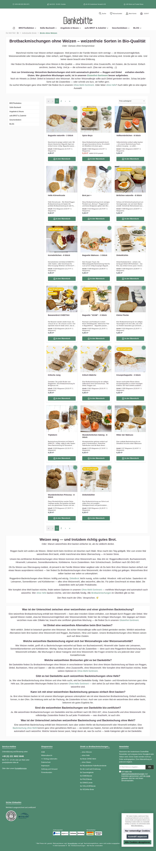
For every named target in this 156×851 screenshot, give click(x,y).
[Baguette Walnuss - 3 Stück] (96, 239)
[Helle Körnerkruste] (61, 179)
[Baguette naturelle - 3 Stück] (61, 119)
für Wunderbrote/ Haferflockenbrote (93, 766)
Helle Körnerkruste (56, 195)
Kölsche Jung (54, 375)
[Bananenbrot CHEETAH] (61, 299)
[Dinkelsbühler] (96, 478)
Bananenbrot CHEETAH (58, 315)
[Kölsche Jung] (61, 359)
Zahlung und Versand (49, 769)
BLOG (11, 124)
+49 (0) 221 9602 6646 (13, 756)
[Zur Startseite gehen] (78, 20)
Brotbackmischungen (101, 593)
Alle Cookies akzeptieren (137, 842)
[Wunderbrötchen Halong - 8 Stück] (96, 418)
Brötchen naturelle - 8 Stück (129, 195)
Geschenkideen (15, 120)
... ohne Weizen (86, 752)
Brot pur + (86, 195)
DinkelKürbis (122, 255)
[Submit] (149, 767)
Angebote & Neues (16, 111)
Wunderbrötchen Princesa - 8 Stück (61, 496)
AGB (43, 752)
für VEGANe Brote (87, 789)
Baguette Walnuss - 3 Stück (94, 255)
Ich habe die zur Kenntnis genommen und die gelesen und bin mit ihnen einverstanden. (135, 776)
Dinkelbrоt (74, 578)
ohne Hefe (111, 85)
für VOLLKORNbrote (88, 786)
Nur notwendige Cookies (137, 831)
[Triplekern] (61, 418)
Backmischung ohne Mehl (25, 728)
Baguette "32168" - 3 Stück (94, 315)
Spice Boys (87, 135)
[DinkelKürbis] (130, 239)
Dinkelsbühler (88, 495)
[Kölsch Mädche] (96, 359)
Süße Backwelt (15, 107)
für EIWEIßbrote (86, 776)
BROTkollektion (15, 103)
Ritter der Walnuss (124, 435)
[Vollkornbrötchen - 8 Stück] (130, 119)
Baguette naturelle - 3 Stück (60, 135)
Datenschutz (46, 762)
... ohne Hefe (85, 755)
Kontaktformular (21, 768)
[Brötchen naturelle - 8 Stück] (130, 179)
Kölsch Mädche (89, 375)
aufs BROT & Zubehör (17, 116)
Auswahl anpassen (137, 836)
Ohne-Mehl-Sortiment (84, 85)
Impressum (45, 766)
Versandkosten (72, 843)
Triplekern (52, 435)
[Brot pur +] (96, 179)
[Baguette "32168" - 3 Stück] (96, 299)
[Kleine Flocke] (130, 299)
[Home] (15, 28)
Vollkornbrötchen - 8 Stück (128, 135)
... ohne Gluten (85, 762)
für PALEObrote (86, 779)
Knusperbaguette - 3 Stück (128, 375)
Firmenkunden (46, 772)
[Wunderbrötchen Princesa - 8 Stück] (61, 478)
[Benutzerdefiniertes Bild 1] (24, 816)
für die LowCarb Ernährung (90, 769)
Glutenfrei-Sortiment (97, 75)
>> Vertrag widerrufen (49, 759)
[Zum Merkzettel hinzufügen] (75, 108)
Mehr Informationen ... (137, 825)
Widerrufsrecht (46, 755)
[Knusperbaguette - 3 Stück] (130, 359)
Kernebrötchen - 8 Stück (59, 255)
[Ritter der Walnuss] (130, 418)
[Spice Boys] (96, 119)
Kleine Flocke (122, 315)
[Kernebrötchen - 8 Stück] (61, 239)
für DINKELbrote (86, 783)
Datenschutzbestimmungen (133, 774)
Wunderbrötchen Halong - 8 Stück (94, 436)
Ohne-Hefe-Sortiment (79, 683)
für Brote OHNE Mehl (88, 759)
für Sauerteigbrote (87, 772)
